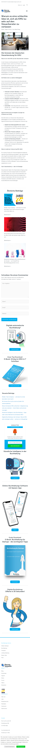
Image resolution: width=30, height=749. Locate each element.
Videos (2, 682)
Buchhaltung (4, 648)
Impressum (3, 706)
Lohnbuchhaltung (5, 653)
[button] (27, 4)
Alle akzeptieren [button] (21, 746)
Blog (2, 671)
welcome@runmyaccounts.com (14, 1)
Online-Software (5, 645)
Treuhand (3, 650)
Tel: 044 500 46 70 (5, 730)
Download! (15, 582)
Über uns (20, 5)
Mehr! (15, 530)
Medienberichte (4, 701)
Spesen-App (4, 655)
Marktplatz (3, 703)
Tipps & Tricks (8, 29)
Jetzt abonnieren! (15, 445)
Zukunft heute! (15, 349)
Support (3, 675)
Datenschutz (4, 708)
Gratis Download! (15, 385)
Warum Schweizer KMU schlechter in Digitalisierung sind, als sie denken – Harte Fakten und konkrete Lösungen (15, 408)
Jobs (2, 699)
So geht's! (15, 478)
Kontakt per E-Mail (5, 732)
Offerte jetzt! (15, 629)
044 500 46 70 (4, 1)
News (2, 29)
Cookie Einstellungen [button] (9, 746)
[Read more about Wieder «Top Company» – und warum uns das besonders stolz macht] (15, 199)
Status (2, 678)
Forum (2, 680)
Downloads (3, 673)
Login (24, 5)
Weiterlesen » (7, 214)
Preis (2, 657)
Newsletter (3, 685)
